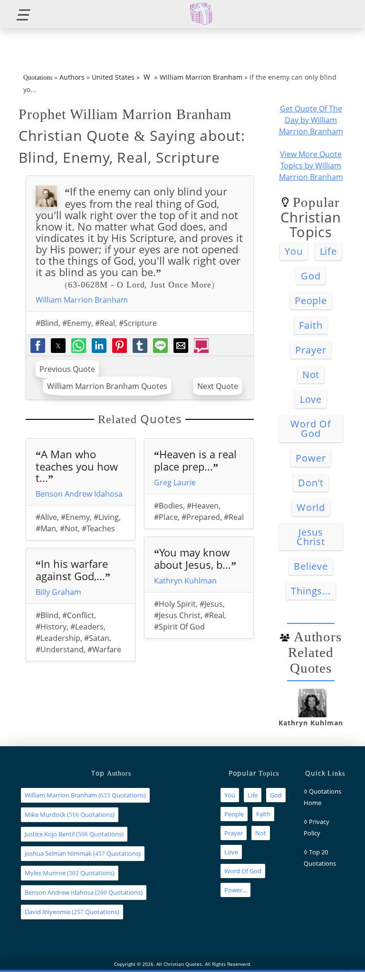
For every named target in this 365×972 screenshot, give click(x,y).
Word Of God (310, 428)
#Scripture (138, 323)
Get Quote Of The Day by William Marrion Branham (311, 120)
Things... (311, 590)
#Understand (60, 649)
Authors (72, 77)
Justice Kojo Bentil (50, 834)
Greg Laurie (175, 482)
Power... (235, 890)
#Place (166, 517)
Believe (311, 566)
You (294, 251)
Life (328, 251)
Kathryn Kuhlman (185, 580)
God (311, 275)
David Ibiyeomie (47, 911)
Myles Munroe (45, 873)
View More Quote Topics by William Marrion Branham (311, 165)
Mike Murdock (45, 814)
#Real (105, 323)
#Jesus (211, 604)
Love (311, 399)
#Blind (47, 323)
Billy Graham (58, 592)
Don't (311, 482)
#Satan (96, 638)
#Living (106, 517)
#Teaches (98, 528)
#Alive (46, 517)
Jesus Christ (311, 537)
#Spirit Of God (179, 626)
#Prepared (201, 517)
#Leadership (58, 638)
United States (113, 77)
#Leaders (87, 626)
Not (311, 374)
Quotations (37, 77)
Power (311, 458)
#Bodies (168, 505)
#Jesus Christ (177, 615)
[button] (18, 14)
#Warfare (104, 649)
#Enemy (76, 323)
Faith (311, 325)
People (311, 300)
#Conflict (78, 615)
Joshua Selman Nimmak (58, 853)
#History (51, 626)
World (311, 507)
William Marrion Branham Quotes (107, 386)
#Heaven (203, 505)
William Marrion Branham (201, 77)
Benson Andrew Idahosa (79, 494)
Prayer (311, 349)
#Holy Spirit (175, 604)
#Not (69, 528)
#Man (46, 528)
